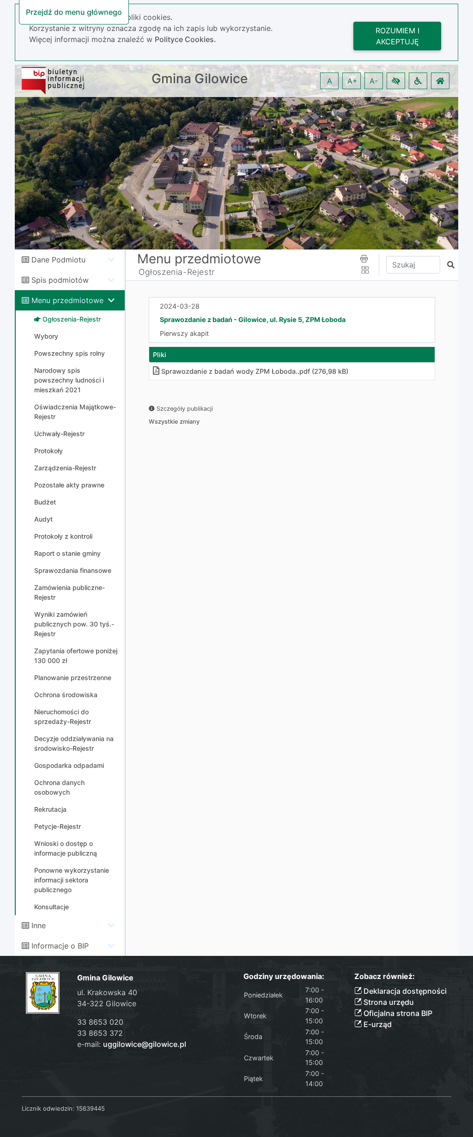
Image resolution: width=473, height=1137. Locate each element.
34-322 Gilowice (106, 1003)
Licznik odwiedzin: (48, 1108)
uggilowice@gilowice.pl (144, 1044)
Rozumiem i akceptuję (397, 36)
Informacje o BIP (60, 945)
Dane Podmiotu (58, 259)
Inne (38, 925)
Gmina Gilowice (200, 78)
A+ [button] (352, 80)
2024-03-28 (180, 306)
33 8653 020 (100, 1022)
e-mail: (131, 1044)
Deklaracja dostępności (404, 991)
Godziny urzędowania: (283, 976)
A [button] (329, 80)
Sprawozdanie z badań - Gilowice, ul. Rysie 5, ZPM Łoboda (253, 319)
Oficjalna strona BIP (397, 1013)
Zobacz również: (384, 976)
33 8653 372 (100, 1033)
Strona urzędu (388, 1002)
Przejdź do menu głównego (74, 12)
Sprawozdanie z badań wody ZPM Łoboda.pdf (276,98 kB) (254, 371)
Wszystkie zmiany (174, 421)
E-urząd (377, 1024)
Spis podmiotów (60, 280)
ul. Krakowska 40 (107, 992)
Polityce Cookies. (185, 39)
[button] (396, 81)
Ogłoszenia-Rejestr (177, 272)
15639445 (90, 1108)
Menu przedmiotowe (67, 300)
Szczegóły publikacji (184, 408)
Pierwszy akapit (184, 333)
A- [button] (374, 80)
